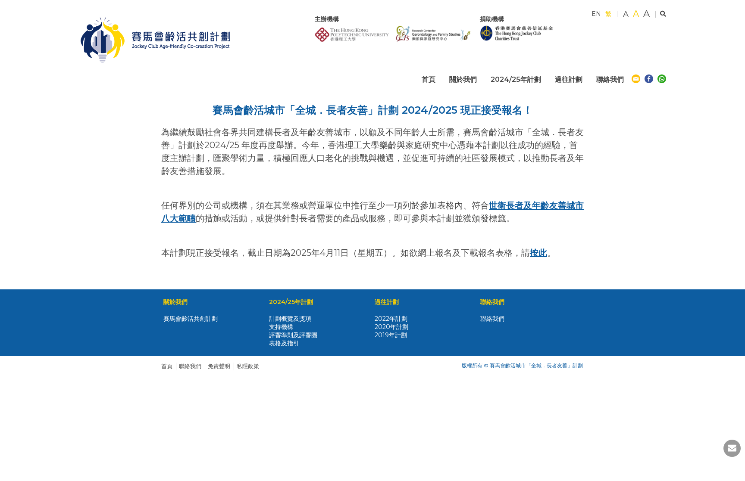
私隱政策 (248, 366)
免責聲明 (219, 366)
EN (596, 14)
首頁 (166, 366)
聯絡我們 (190, 366)
